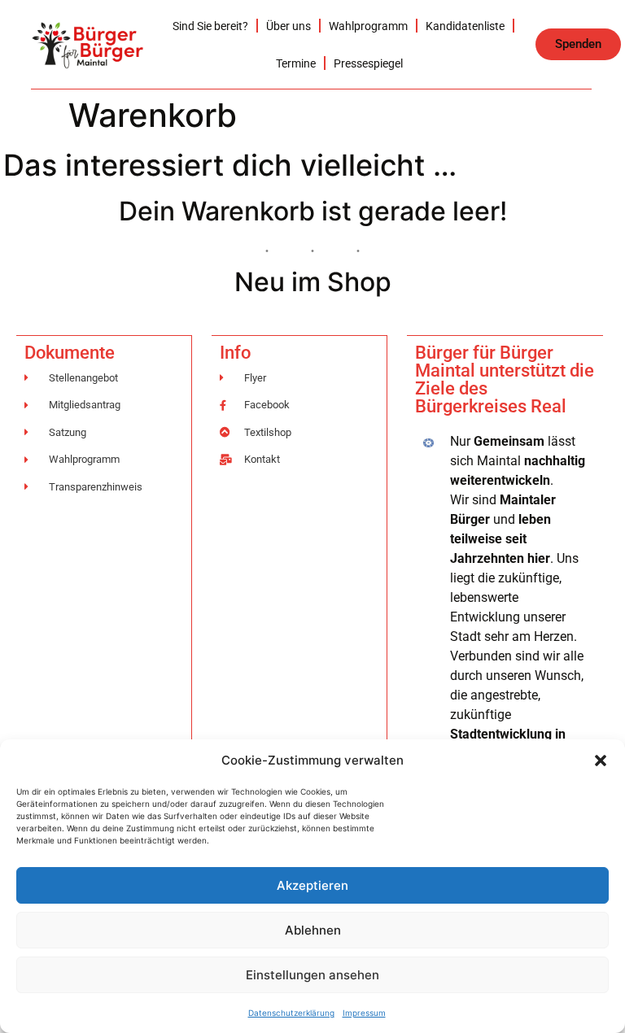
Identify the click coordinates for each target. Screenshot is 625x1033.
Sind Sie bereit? (210, 26)
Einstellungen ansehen (312, 975)
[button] (600, 760)
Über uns (288, 26)
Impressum (364, 1013)
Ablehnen (313, 930)
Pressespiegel (368, 63)
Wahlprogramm (368, 26)
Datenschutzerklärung (291, 1013)
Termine (296, 63)
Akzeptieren (312, 885)
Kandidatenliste (465, 26)
